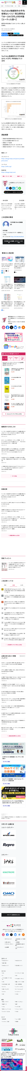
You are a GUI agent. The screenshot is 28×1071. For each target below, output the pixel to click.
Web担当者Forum (6, 2)
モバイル (4, 991)
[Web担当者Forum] (13, 926)
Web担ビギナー (5, 960)
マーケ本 (5, 358)
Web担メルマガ (19, 960)
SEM (3, 994)
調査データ (4, 1004)
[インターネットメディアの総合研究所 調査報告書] (19, 1045)
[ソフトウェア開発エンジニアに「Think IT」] (19, 1041)
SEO (2, 6)
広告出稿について (19, 965)
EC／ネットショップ (19, 989)
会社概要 (7, 947)
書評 (16, 1004)
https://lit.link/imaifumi (17, 236)
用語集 (17, 1021)
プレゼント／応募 (5, 1021)
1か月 (21, 585)
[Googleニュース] (19, 327)
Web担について (5, 965)
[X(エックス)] (11, 327)
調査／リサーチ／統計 (20, 981)
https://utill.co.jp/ (6, 166)
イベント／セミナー (19, 1009)
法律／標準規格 (19, 984)
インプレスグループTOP (19, 948)
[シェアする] (7, 188)
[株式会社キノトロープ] (8, 872)
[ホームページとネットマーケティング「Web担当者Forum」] (7, 1045)
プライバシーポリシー (9, 944)
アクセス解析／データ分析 (7, 978)
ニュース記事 (18, 1019)
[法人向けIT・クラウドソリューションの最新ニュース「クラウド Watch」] (7, 1050)
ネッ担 (18, 321)
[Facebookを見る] (7, 934)
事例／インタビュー (19, 1001)
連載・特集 (4, 963)
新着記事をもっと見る (14, 535)
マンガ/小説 (18, 1006)
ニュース (2, 815)
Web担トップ (3, 814)
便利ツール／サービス (6, 1009)
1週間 (13, 585)
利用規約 (18, 942)
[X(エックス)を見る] (11, 934)
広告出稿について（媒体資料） (20, 939)
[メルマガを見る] (3, 934)
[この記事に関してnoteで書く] (16, 188)
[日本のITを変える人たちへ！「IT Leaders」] (19, 1050)
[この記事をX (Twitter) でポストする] (10, 188)
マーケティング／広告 (9, 6)
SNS (19, 6)
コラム (3, 1006)
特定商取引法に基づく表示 (20, 944)
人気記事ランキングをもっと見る (14, 644)
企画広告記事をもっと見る (15, 736)
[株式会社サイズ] (8, 883)
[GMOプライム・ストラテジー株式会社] (8, 894)
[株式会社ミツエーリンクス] (8, 834)
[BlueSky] (15, 327)
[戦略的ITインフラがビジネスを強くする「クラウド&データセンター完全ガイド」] (7, 1041)
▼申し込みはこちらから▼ (7, 1058)
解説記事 (4, 1019)
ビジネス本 (10, 358)
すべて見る (14, 476)
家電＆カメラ (16, 358)
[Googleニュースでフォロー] (19, 934)
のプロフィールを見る (13, 241)
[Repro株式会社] (8, 845)
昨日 (5, 585)
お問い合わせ (7, 942)
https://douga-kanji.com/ (8, 172)
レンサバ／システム (19, 986)
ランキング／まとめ (6, 1011)
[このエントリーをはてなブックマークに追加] (13, 188)
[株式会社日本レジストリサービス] (8, 861)
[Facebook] (7, 327)
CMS (3, 981)
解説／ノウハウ (5, 1001)
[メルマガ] (3, 327)
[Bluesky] (15, 934)
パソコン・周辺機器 (22, 358)
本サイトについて (8, 939)
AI (15, 6)
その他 (17, 994)
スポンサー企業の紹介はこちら (13, 914)
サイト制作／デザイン (20, 978)
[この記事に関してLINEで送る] (19, 188)
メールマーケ (18, 991)
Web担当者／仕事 (6, 984)
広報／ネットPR (5, 989)
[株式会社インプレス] (13, 1032)
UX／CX (3, 986)
